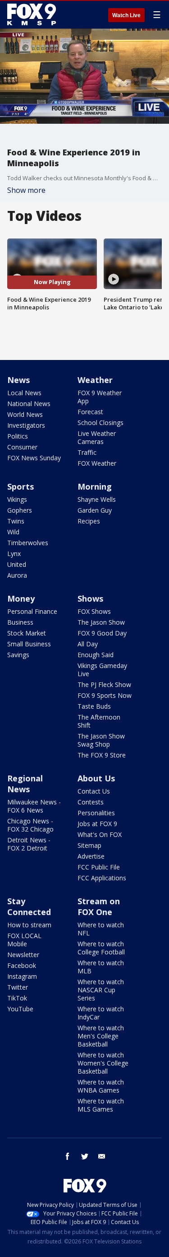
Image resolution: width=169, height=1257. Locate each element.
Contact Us (94, 791)
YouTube (20, 1009)
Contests (91, 802)
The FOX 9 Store (102, 755)
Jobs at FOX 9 (97, 823)
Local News (24, 392)
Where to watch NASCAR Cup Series (101, 989)
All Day (88, 644)
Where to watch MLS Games (101, 1105)
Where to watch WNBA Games (101, 1086)
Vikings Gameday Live (102, 669)
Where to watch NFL (101, 929)
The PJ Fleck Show (104, 684)
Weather (95, 379)
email (102, 1156)
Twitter (17, 987)
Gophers (19, 510)
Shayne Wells (97, 499)
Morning (95, 486)
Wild (13, 532)
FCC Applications (102, 878)
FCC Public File (99, 867)
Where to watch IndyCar (101, 1013)
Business (20, 622)
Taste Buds (94, 706)
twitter (85, 1156)
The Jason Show (101, 622)
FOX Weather (97, 463)
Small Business (29, 644)
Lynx (14, 553)
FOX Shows (94, 611)
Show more (26, 190)
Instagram (22, 976)
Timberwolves (27, 542)
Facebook (21, 965)
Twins (15, 521)
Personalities (96, 812)
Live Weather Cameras (97, 437)
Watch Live (126, 15)
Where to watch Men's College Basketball (101, 1035)
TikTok (17, 998)
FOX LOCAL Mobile (24, 939)
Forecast (90, 411)
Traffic (87, 452)
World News (25, 414)
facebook (67, 1156)
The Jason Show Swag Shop (101, 740)
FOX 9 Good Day (102, 633)
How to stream (29, 925)
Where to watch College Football (101, 947)
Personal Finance (32, 611)
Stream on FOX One (99, 906)
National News (28, 403)
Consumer (22, 447)
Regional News (25, 783)
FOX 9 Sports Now (105, 695)
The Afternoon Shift (99, 721)
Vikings (17, 499)
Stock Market (26, 633)
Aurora (17, 575)
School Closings (100, 422)
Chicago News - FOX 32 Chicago (30, 825)
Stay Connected (29, 906)
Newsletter (23, 954)
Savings (18, 654)
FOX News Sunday (34, 457)
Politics (17, 436)
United (16, 564)
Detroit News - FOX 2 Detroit (28, 844)
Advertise (91, 856)
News (18, 379)
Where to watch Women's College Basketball (103, 1063)
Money (21, 598)
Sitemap (89, 845)
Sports (20, 486)
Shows (90, 598)
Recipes (89, 521)
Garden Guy (95, 510)
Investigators (26, 425)
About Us (96, 778)
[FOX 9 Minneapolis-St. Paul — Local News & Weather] (33, 14)
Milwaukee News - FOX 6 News (34, 806)
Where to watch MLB (101, 966)
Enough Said (96, 654)
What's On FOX (100, 834)
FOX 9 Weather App (100, 396)
